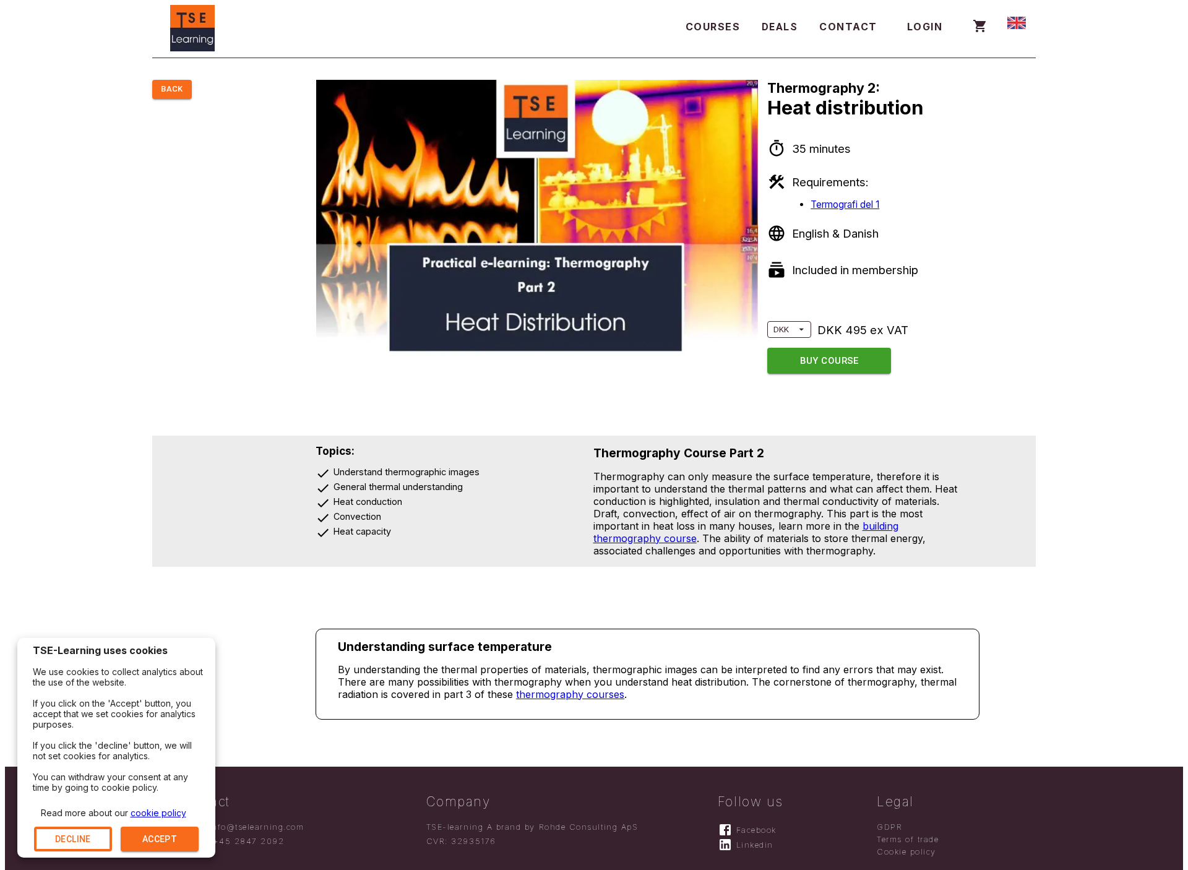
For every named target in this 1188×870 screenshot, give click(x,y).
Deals (780, 27)
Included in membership (855, 270)
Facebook (756, 830)
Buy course (829, 360)
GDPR (889, 827)
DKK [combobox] (781, 329)
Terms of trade (908, 839)
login (925, 26)
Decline (73, 839)
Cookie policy (906, 851)
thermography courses (570, 694)
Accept (159, 839)
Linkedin (754, 845)
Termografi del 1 (845, 204)
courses (713, 26)
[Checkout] (980, 27)
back (172, 88)
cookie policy (158, 813)
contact (848, 26)
